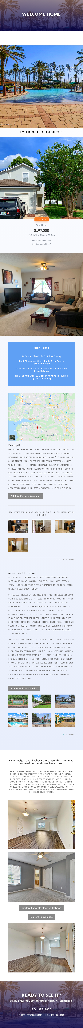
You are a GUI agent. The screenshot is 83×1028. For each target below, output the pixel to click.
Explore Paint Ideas (41, 916)
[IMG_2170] (65, 533)
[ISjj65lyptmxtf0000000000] (18, 727)
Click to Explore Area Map (25, 496)
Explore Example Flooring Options (41, 908)
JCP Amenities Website (24, 688)
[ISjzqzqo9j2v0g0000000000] (65, 708)
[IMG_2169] (18, 533)
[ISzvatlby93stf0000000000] (65, 727)
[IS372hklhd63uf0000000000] (18, 708)
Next (71, 559)
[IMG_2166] (41, 533)
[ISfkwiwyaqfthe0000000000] (41, 708)
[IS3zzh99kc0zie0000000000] (41, 727)
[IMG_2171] (18, 552)
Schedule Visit (41, 219)
